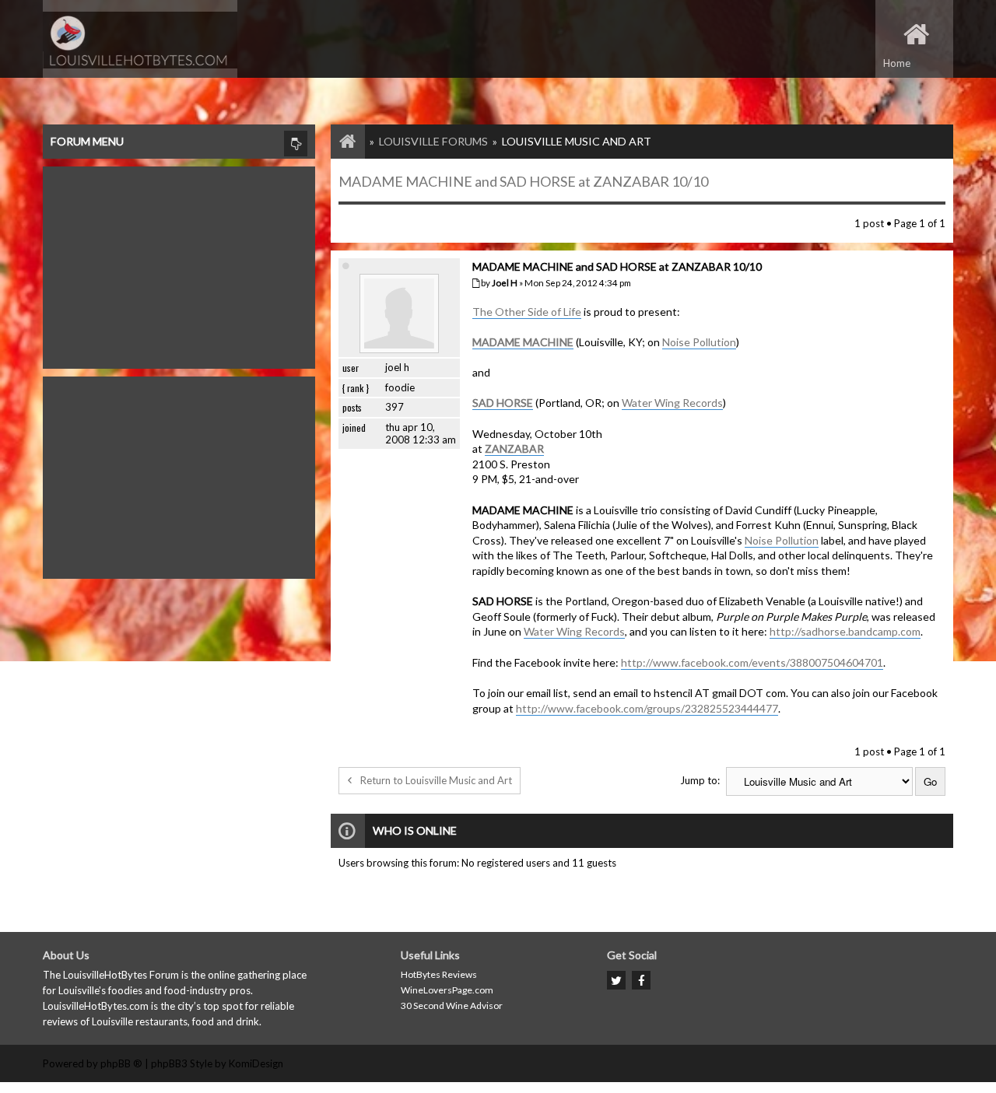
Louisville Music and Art (576, 141)
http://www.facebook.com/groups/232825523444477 (647, 708)
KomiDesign (256, 1063)
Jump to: (700, 780)
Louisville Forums (433, 141)
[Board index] (340, 141)
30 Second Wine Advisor (452, 1005)
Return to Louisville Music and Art (436, 780)
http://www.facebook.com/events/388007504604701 (752, 662)
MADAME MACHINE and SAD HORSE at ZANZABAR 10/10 (523, 181)
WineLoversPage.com (447, 990)
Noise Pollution (699, 342)
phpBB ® (121, 1063)
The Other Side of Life (526, 311)
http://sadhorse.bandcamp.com (845, 631)
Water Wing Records (672, 402)
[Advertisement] (179, 263)
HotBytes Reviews (439, 974)
